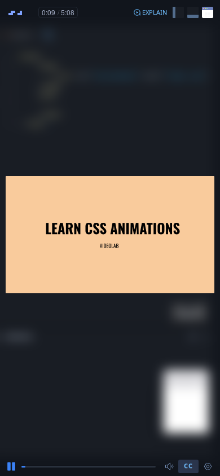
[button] (150, 12)
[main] (110, 238)
